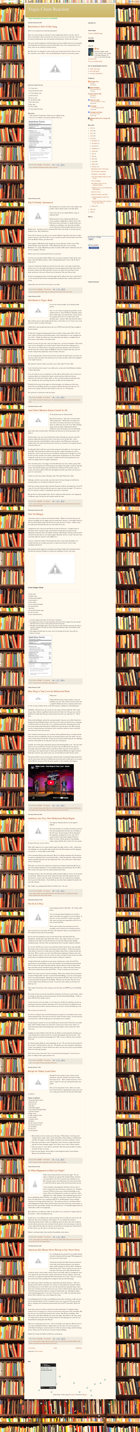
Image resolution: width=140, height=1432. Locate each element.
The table (92, 83)
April (93, 161)
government (48, 1063)
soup (58, 1162)
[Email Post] (53, 164)
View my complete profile (95, 61)
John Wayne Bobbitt (72, 1341)
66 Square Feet (94, 82)
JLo (49, 292)
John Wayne (64, 1341)
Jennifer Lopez (44, 292)
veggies (64, 1162)
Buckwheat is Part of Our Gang (42, 26)
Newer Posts (32, 1348)
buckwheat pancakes (44, 167)
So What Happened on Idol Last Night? (46, 1170)
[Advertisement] (55, 183)
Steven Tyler (69, 292)
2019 (91, 128)
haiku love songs (94, 100)
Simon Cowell (61, 292)
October (94, 146)
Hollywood (61, 808)
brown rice (38, 683)
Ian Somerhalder (44, 1239)
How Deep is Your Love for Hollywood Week (49, 691)
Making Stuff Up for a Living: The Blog (100, 119)
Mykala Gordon (35, 810)
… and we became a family (97, 107)
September (95, 148)
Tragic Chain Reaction (48, 9)
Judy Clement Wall (95, 94)
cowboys (42, 1341)
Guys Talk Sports (94, 71)
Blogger (85, 1394)
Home (55, 1348)
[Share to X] (60, 165)
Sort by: (43, 1368)
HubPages (52, 1388)
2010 (91, 209)
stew (61, 1162)
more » (42, 1387)
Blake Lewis (49, 808)
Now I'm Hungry (35, 513)
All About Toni (92, 59)
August (94, 151)
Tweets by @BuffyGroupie (95, 33)
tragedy (49, 895)
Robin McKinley (95, 88)
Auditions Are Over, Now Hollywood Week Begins (51, 818)
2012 (91, 136)
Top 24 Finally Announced (40, 202)
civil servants (36, 1063)
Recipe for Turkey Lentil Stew (42, 1071)
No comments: (47, 164)
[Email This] (56, 165)
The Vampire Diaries (45, 1241)
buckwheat (35, 167)
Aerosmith (35, 808)
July (93, 154)
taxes (55, 1063)
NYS (52, 1063)
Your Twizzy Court (95, 114)
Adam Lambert (36, 893)
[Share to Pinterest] (64, 165)
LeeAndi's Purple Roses (96, 73)
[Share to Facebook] (62, 165)
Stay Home (93, 95)
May (93, 159)
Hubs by (47, 1365)
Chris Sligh (55, 808)
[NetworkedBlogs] (93, 247)
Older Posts (79, 1348)
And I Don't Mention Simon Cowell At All (47, 410)
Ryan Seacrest (65, 400)
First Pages (93, 106)
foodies (51, 167)
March (94, 164)
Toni (97, 49)
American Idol (36, 292)
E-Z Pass (42, 1063)
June (93, 156)
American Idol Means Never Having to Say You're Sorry (54, 1249)
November (95, 143)
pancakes (55, 167)
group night (43, 504)
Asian (34, 683)
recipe (54, 1162)
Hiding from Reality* (95, 89)
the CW (37, 1241)
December (95, 141)
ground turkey (46, 1162)
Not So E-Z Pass (35, 903)
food (43, 683)
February (94, 166)
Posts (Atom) (39, 1351)
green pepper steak (53, 683)
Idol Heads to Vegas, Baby (40, 300)
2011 (91, 138)
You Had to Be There (96, 112)
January (94, 206)
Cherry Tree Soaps (95, 69)
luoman (73, 1394)
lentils (51, 1162)
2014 (91, 131)
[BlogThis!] (58, 165)
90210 (34, 400)
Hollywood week (50, 504)
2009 (91, 212)
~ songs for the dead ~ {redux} (98, 101)
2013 (91, 133)
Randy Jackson (54, 292)
